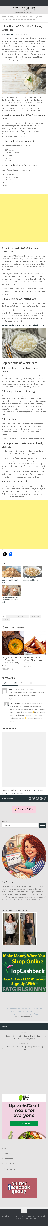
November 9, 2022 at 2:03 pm (32, 703)
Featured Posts (21, 17)
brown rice (10, 616)
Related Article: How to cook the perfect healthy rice (23, 325)
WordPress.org (9, 1169)
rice (27, 616)
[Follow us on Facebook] (30, 798)
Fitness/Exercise (37, 17)
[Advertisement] (24, 218)
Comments (10, 683)
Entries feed (8, 1158)
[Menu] (45, 3)
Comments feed (9, 1164)
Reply (10, 699)
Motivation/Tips (16, 19)
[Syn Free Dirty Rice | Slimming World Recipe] (32, 571)
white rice (6, 619)
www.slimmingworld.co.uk (24, 1017)
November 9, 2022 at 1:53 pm (25, 689)
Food (5, 19)
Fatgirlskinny (9, 34)
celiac (18, 616)
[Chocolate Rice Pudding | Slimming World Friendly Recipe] (11, 590)
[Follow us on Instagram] (37, 798)
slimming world (35, 616)
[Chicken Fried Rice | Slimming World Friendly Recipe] (11, 571)
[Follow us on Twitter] (33, 798)
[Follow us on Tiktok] (44, 798)
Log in (4, 1000)
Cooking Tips (7, 17)
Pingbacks (26, 683)
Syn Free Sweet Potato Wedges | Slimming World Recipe (33, 660)
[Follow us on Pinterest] (41, 798)
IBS (23, 616)
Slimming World (32, 19)
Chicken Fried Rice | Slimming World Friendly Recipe (10, 580)
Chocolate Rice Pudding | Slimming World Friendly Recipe (10, 600)
